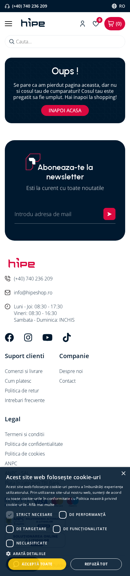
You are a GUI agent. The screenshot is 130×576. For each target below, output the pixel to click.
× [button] (123, 473)
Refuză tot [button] (96, 564)
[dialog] (65, 521)
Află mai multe (41, 504)
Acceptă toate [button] (37, 564)
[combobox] (65, 41)
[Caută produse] (11, 42)
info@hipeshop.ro (33, 292)
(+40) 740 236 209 (29, 6)
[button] (65, 553)
